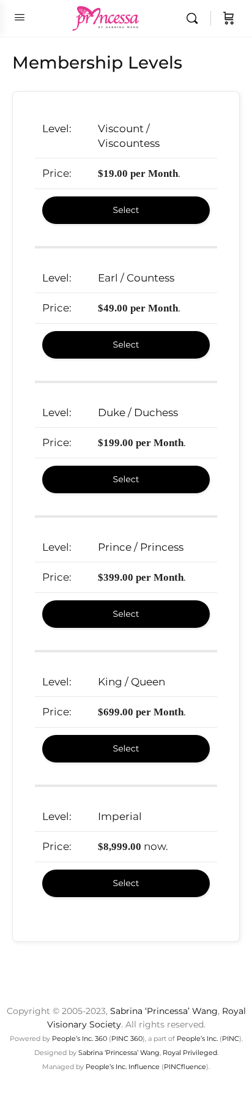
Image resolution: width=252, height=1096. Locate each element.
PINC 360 (127, 1038)
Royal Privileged (190, 1052)
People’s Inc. (197, 1038)
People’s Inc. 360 (79, 1038)
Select (126, 209)
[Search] (195, 18)
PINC (230, 1038)
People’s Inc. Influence (123, 1066)
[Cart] (229, 18)
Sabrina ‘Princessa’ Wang (164, 1010)
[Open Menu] (19, 17)
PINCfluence (185, 1066)
